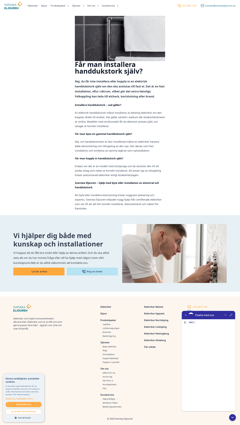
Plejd (105, 350)
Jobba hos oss (109, 372)
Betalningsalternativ (112, 406)
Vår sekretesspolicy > (22, 394)
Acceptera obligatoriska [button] (23, 411)
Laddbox (107, 324)
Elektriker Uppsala (154, 313)
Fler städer (150, 346)
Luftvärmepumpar (111, 328)
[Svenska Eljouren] (13, 5)
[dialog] (23, 398)
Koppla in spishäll (111, 362)
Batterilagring (109, 336)
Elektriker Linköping (155, 326)
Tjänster (76, 5)
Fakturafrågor (109, 399)
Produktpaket (58, 5)
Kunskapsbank (109, 384)
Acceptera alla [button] (23, 404)
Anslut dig (107, 376)
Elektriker (33, 5)
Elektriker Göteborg (155, 340)
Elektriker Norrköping (156, 320)
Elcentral (107, 332)
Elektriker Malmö (153, 306)
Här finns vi (108, 380)
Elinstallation (109, 354)
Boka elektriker (109, 346)
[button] (232, 417)
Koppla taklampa (110, 358)
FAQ (104, 388)
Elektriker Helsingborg (156, 333)
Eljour (44, 5)
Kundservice (108, 5)
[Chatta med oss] (208, 361)
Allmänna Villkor (110, 402)
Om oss (91, 5)
